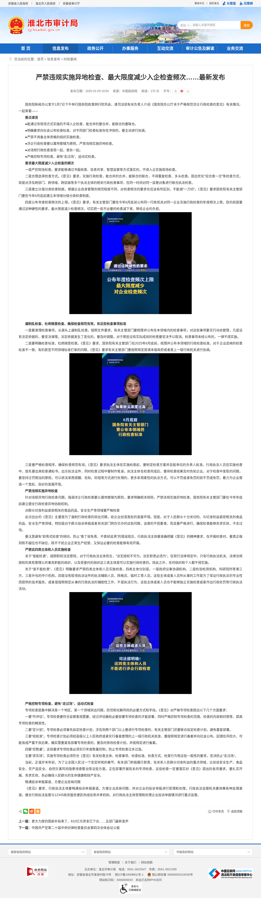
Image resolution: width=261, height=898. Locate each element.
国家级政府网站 (21, 852)
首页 (40, 59)
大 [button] (175, 91)
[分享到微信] (25, 811)
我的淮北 (214, 3)
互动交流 (165, 48)
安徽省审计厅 (71, 3)
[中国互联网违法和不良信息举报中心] (230, 873)
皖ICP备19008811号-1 (129, 874)
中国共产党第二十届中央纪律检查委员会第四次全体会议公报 (76, 828)
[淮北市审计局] (51, 25)
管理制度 (114, 862)
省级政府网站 (102, 852)
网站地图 (147, 862)
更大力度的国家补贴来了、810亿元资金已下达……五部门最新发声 (80, 821)
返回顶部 (236, 811)
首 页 (25, 48)
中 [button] (181, 91)
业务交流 (235, 48)
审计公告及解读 (200, 48)
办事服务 (130, 48)
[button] (229, 3)
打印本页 (218, 811)
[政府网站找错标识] (37, 871)
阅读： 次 (150, 91)
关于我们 (130, 862)
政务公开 (95, 48)
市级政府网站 (185, 852)
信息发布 (60, 48)
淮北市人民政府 (45, 3)
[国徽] (16, 25)
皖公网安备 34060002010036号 (172, 874)
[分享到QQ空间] (37, 811)
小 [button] (187, 91)
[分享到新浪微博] (31, 811)
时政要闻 (70, 59)
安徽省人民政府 (18, 3)
